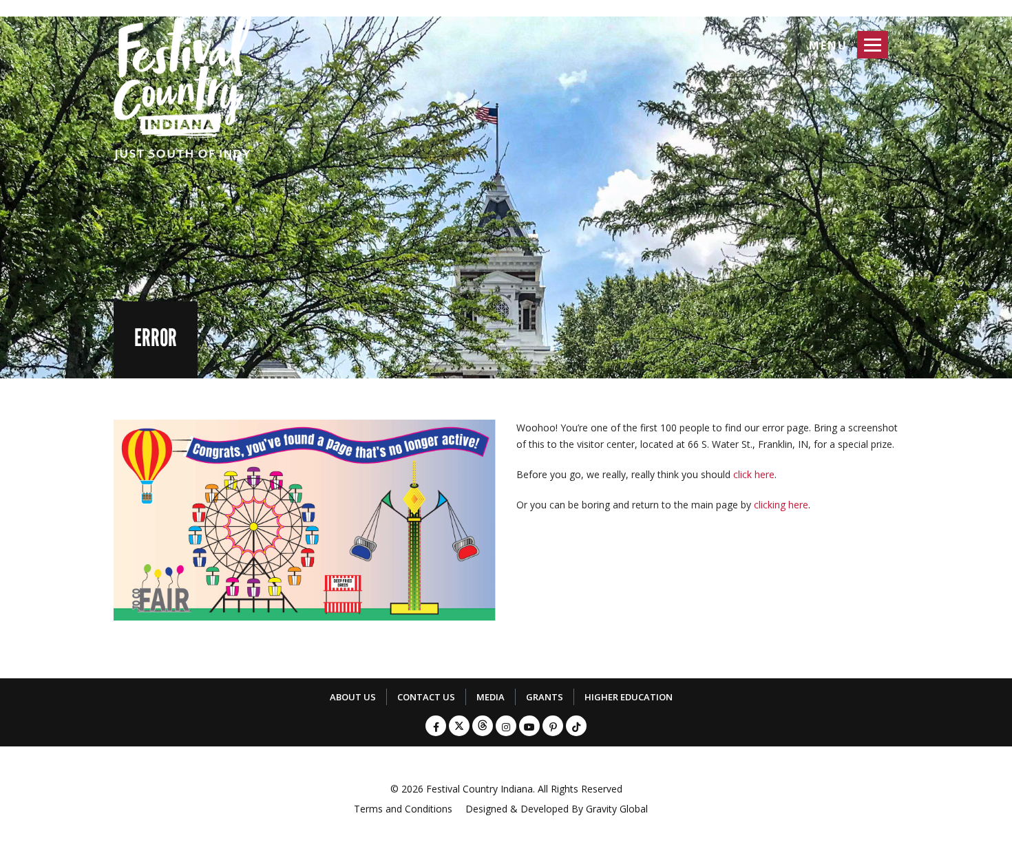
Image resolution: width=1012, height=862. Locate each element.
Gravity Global (617, 808)
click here (753, 474)
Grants (544, 697)
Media (490, 697)
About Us (353, 697)
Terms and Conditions (403, 808)
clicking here (781, 504)
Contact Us (426, 697)
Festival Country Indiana (479, 788)
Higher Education (628, 697)
